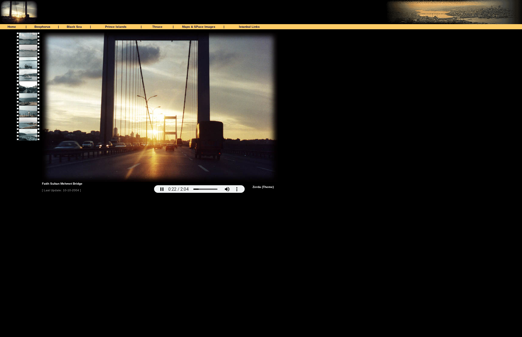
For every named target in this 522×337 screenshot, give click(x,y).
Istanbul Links (249, 26)
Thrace (157, 26)
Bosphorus (42, 26)
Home (12, 26)
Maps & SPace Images (198, 26)
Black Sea (74, 26)
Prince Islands (116, 26)
